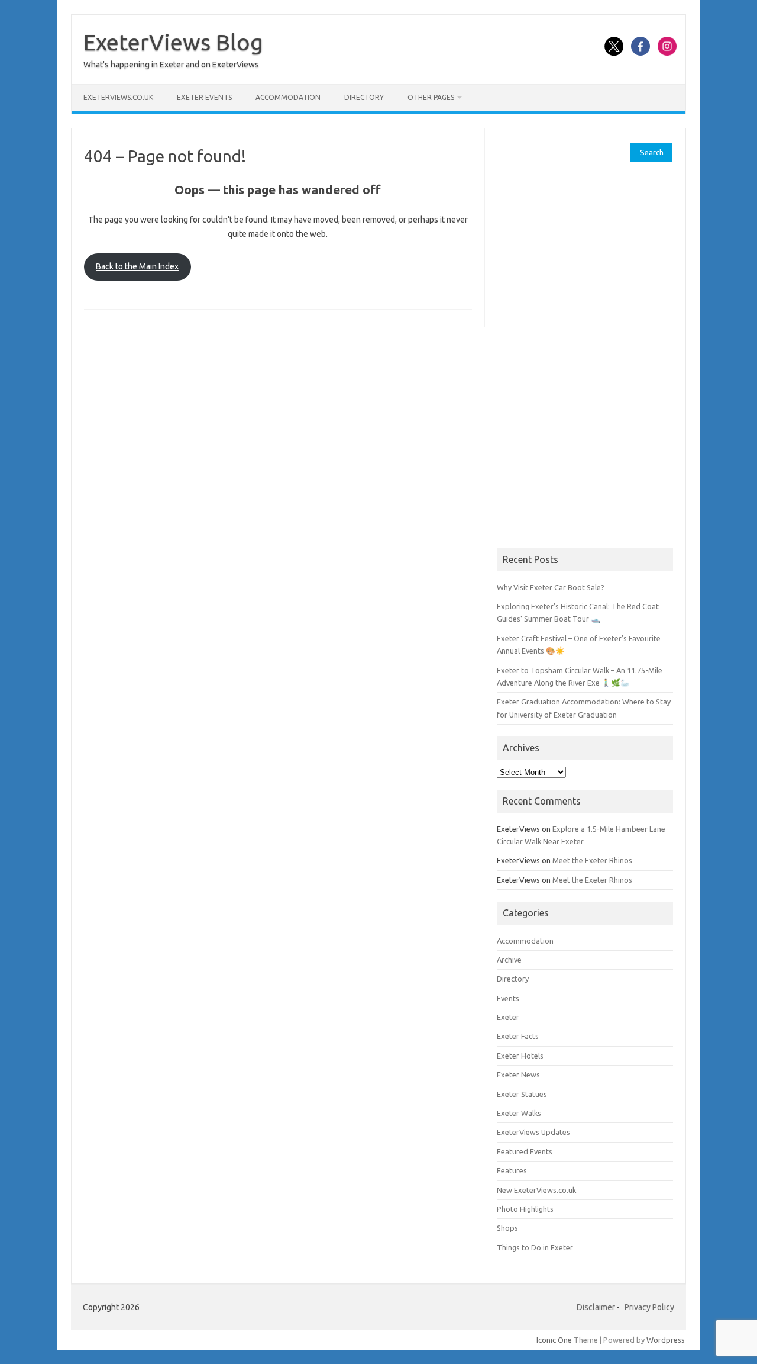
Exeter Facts (518, 1036)
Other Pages (430, 97)
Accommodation (288, 97)
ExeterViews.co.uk (118, 97)
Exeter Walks (519, 1113)
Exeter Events (204, 97)
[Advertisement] (585, 355)
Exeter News (518, 1074)
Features (512, 1170)
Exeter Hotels (520, 1055)
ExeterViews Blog (173, 42)
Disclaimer (596, 1307)
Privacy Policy (649, 1307)
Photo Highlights (525, 1209)
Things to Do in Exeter (535, 1247)
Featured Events (524, 1151)
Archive (509, 960)
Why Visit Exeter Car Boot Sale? (550, 587)
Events (508, 998)
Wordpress (665, 1340)
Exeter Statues (522, 1094)
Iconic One (554, 1340)
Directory (364, 97)
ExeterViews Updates (533, 1132)
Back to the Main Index (137, 266)
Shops (507, 1228)
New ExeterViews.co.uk (536, 1190)
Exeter (508, 1017)
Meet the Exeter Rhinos (592, 860)
